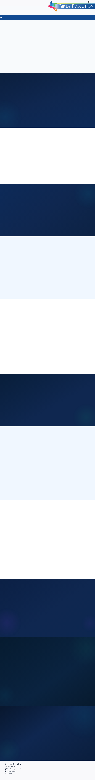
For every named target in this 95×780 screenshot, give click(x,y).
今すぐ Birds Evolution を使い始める (47, 752)
